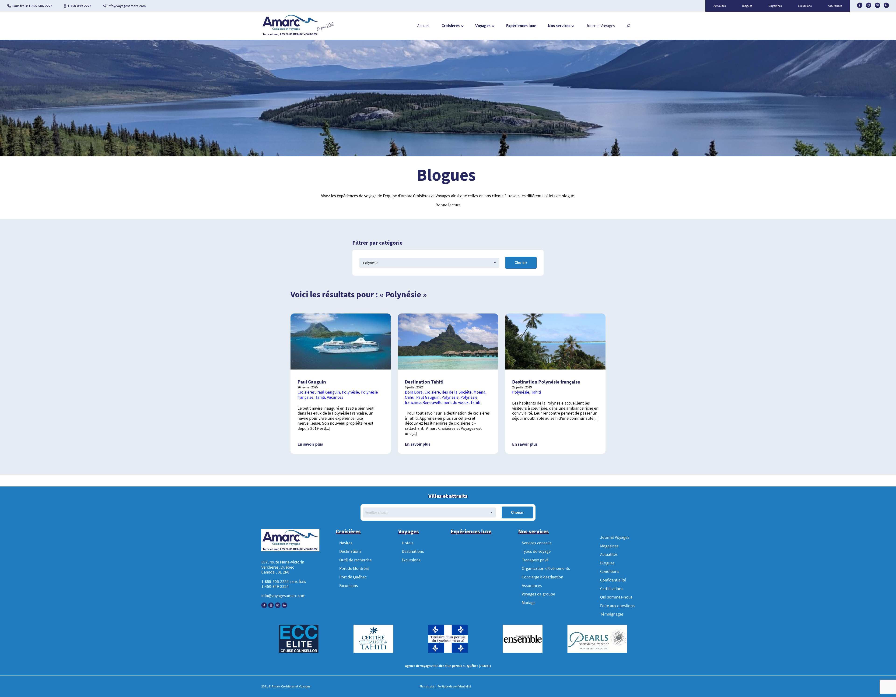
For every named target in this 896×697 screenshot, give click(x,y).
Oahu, (410, 397)
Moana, (479, 392)
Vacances (335, 397)
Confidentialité (613, 580)
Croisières (450, 25)
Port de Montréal (354, 568)
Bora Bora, (414, 392)
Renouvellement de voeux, (446, 402)
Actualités (720, 6)
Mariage (529, 602)
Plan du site (427, 686)
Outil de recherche (355, 560)
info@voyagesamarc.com (283, 595)
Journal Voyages (600, 25)
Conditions (609, 571)
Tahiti (475, 402)
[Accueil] (290, 35)
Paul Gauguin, (329, 392)
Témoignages (612, 614)
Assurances (835, 6)
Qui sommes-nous (616, 597)
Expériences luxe (521, 25)
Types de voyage (536, 551)
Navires (345, 543)
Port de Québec (353, 577)
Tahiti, (320, 397)
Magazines (775, 6)
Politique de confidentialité (454, 686)
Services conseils (537, 543)
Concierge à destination (542, 577)
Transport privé (535, 560)
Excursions (805, 6)
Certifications (611, 588)
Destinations (350, 551)
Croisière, (432, 392)
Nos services (559, 25)
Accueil (423, 25)
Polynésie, (351, 392)
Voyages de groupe (538, 594)
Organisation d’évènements (546, 568)
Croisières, (307, 392)
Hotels (407, 543)
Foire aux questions (617, 605)
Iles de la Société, (457, 392)
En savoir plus (310, 444)
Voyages (482, 25)
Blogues (747, 6)
